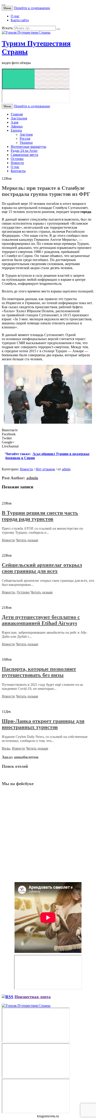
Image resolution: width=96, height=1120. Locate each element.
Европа (16, 130)
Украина (26, 142)
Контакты (18, 171)
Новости (17, 163)
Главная (17, 114)
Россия (25, 138)
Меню (7, 8)
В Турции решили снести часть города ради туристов (40, 516)
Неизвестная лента (33, 996)
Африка (17, 126)
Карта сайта (20, 20)
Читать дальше (27, 540)
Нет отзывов (45, 469)
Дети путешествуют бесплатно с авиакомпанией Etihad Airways (41, 620)
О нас (15, 16)
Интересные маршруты (28, 146)
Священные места (24, 155)
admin (66, 469)
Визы (6, 748)
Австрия (26, 134)
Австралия (19, 118)
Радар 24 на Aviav (24, 151)
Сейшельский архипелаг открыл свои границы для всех (42, 568)
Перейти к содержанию (32, 8)
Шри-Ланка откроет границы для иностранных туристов (43, 724)
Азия (14, 122)
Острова (17, 159)
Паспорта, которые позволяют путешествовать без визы (39, 672)
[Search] (58, 29)
